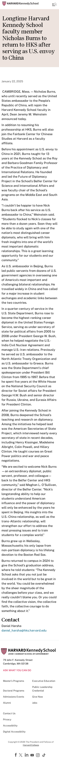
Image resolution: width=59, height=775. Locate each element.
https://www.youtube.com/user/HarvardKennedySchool (32, 755)
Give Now (37, 696)
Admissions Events (13, 696)
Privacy (7, 719)
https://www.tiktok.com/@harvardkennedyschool (44, 755)
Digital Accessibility (14, 731)
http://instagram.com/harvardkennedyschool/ (38, 755)
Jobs (34, 702)
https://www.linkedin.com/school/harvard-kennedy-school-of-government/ (27, 755)
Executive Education (43, 680)
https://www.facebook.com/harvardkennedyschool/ (16, 755)
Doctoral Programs (13, 690)
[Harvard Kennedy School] (20, 4)
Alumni (7, 702)
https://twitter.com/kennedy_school (21, 755)
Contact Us (9, 713)
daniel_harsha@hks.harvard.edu (24, 630)
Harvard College (31, 745)
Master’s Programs (13, 680)
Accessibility (10, 725)
